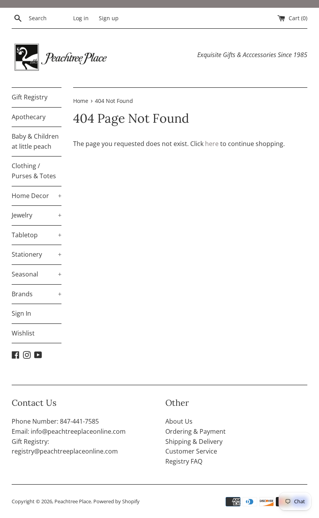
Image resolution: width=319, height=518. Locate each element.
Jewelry (36, 215)
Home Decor (36, 195)
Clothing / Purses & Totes (34, 171)
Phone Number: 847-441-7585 (55, 421)
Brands (36, 294)
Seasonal (36, 274)
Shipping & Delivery (194, 441)
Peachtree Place (72, 501)
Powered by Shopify (116, 501)
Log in (81, 18)
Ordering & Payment (195, 431)
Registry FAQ (183, 461)
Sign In (21, 313)
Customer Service (191, 451)
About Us (179, 421)
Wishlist (23, 333)
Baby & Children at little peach (35, 141)
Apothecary (29, 117)
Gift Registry (29, 97)
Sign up (109, 18)
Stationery (36, 254)
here (212, 143)
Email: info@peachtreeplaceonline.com (69, 431)
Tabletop (36, 235)
